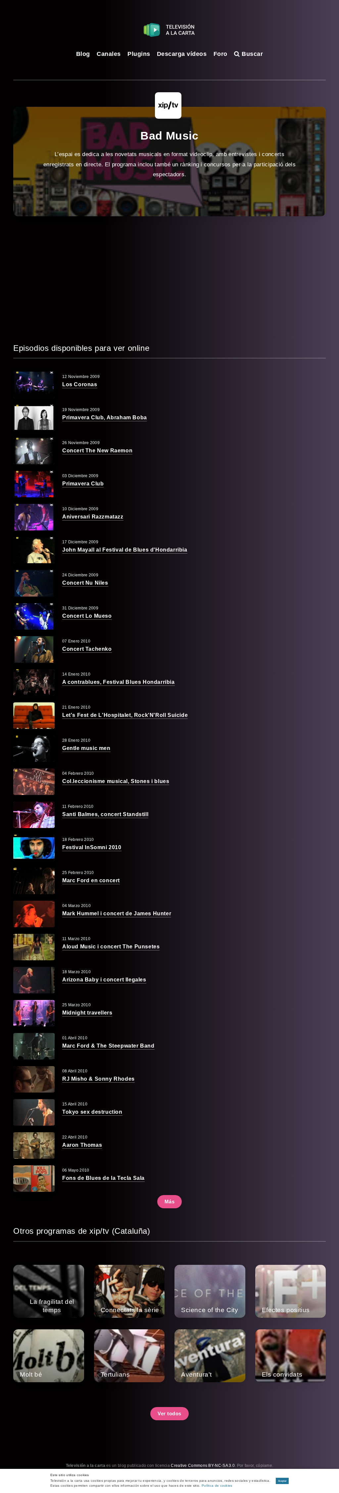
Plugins (138, 54)
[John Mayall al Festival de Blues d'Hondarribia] (34, 550)
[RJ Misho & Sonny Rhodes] (34, 1079)
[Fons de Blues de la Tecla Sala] (34, 1178)
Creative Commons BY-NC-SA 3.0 (203, 1465)
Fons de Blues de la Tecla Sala (103, 1178)
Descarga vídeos (182, 54)
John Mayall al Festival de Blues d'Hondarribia (124, 550)
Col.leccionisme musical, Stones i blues (115, 781)
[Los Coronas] (34, 385)
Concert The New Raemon (97, 450)
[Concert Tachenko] (34, 649)
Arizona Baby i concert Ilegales (104, 979)
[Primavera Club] (34, 484)
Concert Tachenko (87, 649)
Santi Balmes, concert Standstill (105, 814)
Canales (109, 54)
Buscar (251, 54)
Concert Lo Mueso (87, 616)
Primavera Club (83, 483)
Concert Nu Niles (85, 583)
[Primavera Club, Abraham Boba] (34, 418)
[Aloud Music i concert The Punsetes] (34, 947)
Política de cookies (217, 1485)
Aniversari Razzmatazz (92, 516)
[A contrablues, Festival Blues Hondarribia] (34, 682)
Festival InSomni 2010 (91, 847)
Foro (220, 54)
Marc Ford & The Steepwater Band (108, 1046)
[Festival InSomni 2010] (34, 848)
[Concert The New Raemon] (34, 451)
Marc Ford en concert (91, 880)
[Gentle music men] (34, 748)
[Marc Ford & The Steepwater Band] (34, 1046)
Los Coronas (79, 384)
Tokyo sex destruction (92, 1112)
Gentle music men (86, 748)
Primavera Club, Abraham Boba (104, 417)
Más (170, 1201)
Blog (83, 54)
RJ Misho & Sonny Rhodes (98, 1079)
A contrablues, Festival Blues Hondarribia (118, 682)
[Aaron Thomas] (34, 1145)
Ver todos (169, 1413)
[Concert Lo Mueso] (34, 616)
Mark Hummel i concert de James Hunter (116, 913)
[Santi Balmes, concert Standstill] (34, 815)
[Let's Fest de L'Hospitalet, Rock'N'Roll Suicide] (34, 715)
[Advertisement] (169, 279)
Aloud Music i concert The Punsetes (111, 946)
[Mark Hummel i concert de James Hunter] (34, 914)
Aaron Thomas (82, 1145)
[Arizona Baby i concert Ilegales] (34, 980)
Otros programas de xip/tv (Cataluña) (81, 1230)
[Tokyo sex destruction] (34, 1112)
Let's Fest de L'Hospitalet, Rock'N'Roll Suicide (125, 715)
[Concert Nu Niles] (34, 583)
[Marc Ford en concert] (34, 881)
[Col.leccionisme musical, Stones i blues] (34, 781)
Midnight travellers (87, 1013)
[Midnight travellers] (34, 1013)
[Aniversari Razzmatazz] (34, 517)
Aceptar (282, 1480)
